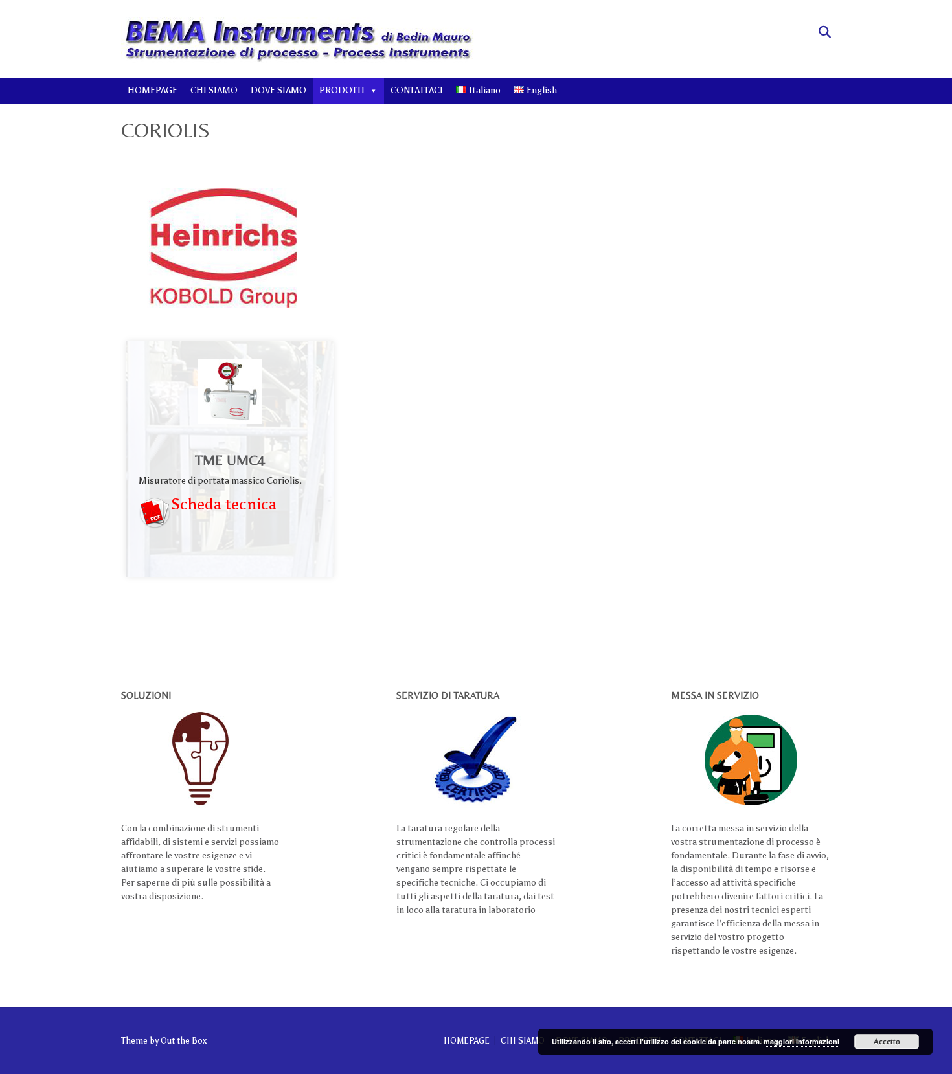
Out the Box (184, 1041)
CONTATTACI (417, 90)
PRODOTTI (342, 90)
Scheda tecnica (224, 504)
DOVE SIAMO (278, 90)
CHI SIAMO (214, 90)
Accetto (887, 1041)
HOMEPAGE (152, 90)
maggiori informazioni (801, 1041)
